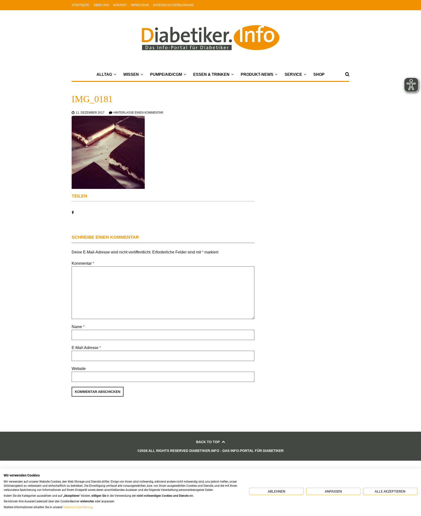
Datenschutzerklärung (173, 5)
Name (78, 327)
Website (79, 369)
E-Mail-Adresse (86, 348)
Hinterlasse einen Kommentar (138, 112)
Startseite (80, 5)
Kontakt (120, 5)
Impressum (140, 5)
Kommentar (83, 263)
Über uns (101, 5)
